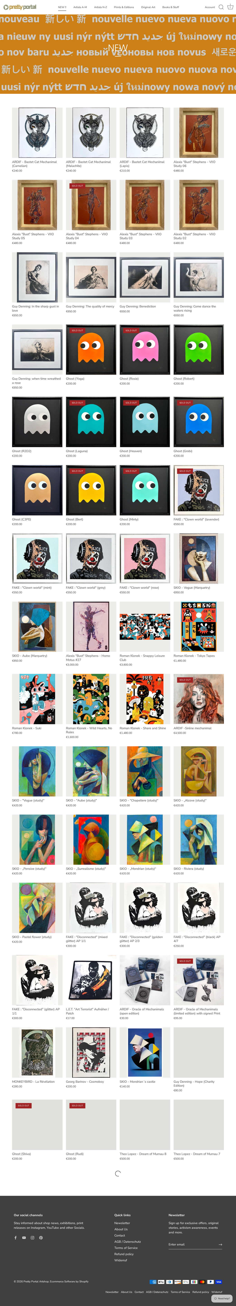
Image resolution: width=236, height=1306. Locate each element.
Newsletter (122, 1223)
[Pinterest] (41, 1237)
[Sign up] (220, 1244)
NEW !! (62, 7)
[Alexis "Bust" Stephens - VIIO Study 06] (199, 133)
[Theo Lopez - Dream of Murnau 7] (199, 1125)
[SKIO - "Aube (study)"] (91, 771)
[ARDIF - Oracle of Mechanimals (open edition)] (145, 980)
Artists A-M (80, 7)
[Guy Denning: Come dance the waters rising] (199, 277)
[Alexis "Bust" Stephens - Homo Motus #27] (91, 627)
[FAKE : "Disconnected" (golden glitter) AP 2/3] (145, 908)
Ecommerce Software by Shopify (69, 1281)
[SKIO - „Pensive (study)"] (37, 840)
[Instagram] (32, 1237)
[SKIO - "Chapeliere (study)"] (145, 771)
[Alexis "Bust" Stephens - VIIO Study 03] (145, 205)
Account (210, 7)
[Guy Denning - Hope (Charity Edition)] (199, 1052)
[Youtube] (24, 1237)
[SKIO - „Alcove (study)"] (199, 771)
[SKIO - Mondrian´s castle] (145, 1052)
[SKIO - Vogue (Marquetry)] (199, 558)
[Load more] (118, 1173)
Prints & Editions (124, 7)
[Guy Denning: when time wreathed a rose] (37, 350)
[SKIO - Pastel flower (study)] (37, 908)
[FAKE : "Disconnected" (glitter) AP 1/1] (37, 980)
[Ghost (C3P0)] (37, 490)
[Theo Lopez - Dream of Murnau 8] (145, 1125)
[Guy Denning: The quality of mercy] (91, 277)
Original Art (148, 7)
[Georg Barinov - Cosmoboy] (91, 1052)
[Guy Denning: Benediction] (145, 277)
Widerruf (120, 1260)
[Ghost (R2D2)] (37, 422)
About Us (121, 1229)
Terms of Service (126, 1248)
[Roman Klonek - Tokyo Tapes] (199, 627)
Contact (119, 1235)
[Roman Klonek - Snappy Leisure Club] (145, 627)
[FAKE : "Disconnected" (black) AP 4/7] (199, 908)
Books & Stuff (170, 7)
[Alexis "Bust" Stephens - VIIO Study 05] (37, 205)
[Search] (221, 7)
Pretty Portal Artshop (36, 1281)
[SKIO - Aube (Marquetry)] (37, 627)
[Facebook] (15, 1237)
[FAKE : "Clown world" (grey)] (91, 558)
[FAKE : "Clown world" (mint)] (37, 558)
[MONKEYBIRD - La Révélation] (37, 1052)
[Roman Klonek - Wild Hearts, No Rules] (91, 699)
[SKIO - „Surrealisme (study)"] (91, 840)
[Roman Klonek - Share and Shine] (145, 699)
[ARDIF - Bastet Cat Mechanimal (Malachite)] (91, 133)
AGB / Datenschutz (127, 1242)
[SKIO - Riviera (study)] (199, 840)
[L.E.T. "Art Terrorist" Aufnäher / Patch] (91, 980)
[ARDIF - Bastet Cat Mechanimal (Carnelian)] (37, 133)
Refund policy (124, 1254)
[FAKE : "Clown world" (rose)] (145, 558)
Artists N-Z (100, 7)
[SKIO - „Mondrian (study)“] (145, 840)
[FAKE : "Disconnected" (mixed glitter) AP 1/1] (91, 908)
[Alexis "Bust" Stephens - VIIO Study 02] (199, 205)
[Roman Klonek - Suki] (37, 699)
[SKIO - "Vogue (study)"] (37, 771)
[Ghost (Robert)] (199, 350)
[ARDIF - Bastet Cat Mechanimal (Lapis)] (145, 133)
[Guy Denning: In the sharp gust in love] (37, 277)
